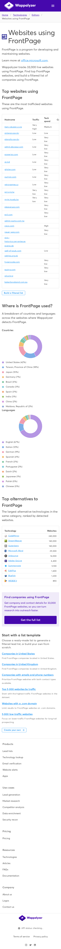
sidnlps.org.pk (11, 256)
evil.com (9, 214)
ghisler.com (10, 169)
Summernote (14, 565)
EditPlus (12, 570)
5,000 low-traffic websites (17, 714)
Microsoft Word (15, 551)
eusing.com (10, 269)
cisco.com (9, 226)
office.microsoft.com (34, 60)
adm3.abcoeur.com (14, 147)
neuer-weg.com (12, 232)
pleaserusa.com (12, 207)
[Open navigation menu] (53, 6)
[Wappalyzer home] (20, 6)
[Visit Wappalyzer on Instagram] (26, 945)
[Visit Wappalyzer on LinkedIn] (35, 945)
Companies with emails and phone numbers (27, 674)
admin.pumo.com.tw (14, 221)
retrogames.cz (11, 184)
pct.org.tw (9, 192)
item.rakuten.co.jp (13, 127)
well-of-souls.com (13, 251)
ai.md (7, 162)
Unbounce (13, 556)
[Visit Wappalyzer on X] (30, 945)
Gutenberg (13, 546)
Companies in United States (18, 653)
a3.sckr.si (9, 276)
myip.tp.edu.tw (12, 199)
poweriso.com (11, 154)
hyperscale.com (12, 262)
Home (5, 15)
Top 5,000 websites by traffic (19, 689)
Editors (35, 15)
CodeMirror (13, 536)
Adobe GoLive (15, 560)
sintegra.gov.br (12, 133)
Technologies (20, 15)
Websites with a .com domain (19, 703)
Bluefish (12, 575)
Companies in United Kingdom (20, 664)
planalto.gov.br (12, 139)
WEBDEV (12, 581)
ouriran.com (10, 177)
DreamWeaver (15, 541)
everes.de (9, 246)
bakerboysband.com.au (16, 282)
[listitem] (30, 751)
